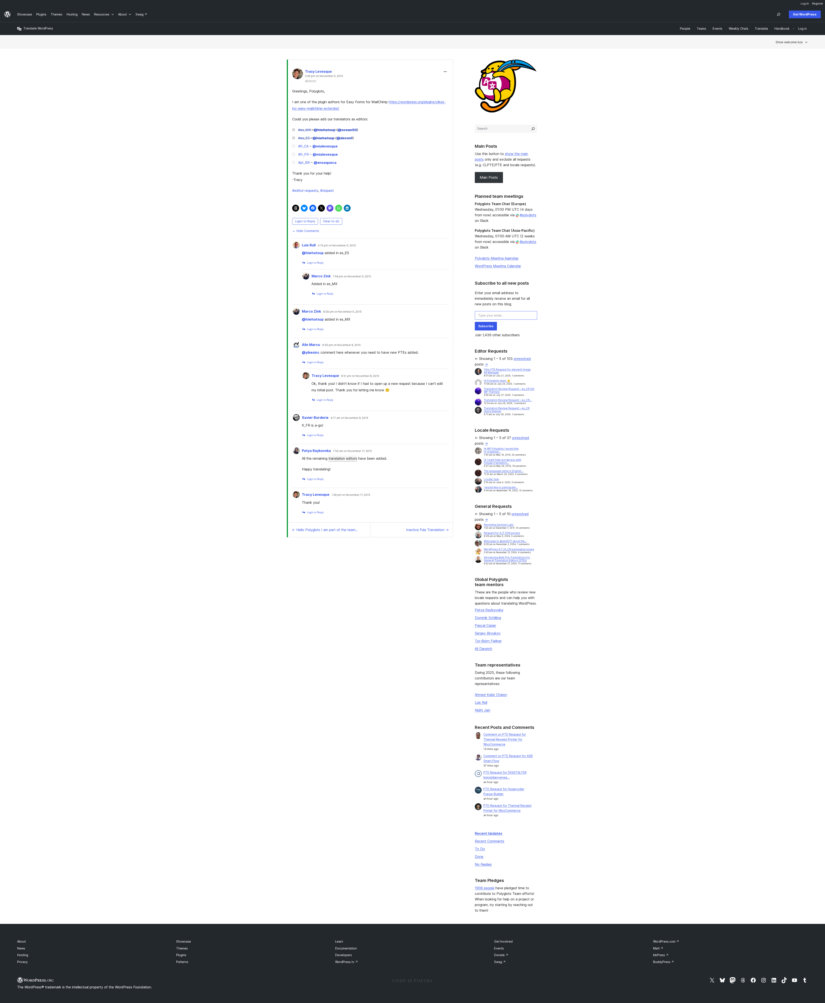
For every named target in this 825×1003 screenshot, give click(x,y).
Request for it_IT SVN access (502, 533)
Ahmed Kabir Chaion (491, 695)
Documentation (346, 948)
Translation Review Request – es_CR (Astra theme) (507, 410)
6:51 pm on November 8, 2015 (360, 376)
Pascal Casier (485, 625)
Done (479, 856)
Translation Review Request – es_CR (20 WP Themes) (509, 390)
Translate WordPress (38, 28)
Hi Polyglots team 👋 (497, 380)
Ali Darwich (483, 649)
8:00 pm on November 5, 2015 (342, 311)
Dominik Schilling (488, 618)
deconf (345, 138)
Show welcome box (789, 42)
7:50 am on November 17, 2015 (352, 451)
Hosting (22, 955)
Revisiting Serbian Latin (498, 524)
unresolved (522, 358)
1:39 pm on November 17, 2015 (351, 494)
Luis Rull (309, 245)
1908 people (484, 888)
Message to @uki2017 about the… (505, 541)
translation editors (342, 458)
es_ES (304, 138)
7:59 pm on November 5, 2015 (352, 276)
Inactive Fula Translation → (427, 530)
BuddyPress (663, 962)
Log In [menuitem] (805, 3)
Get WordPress (805, 14)
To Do (480, 849)
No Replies (483, 864)
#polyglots (528, 215)
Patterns (182, 962)
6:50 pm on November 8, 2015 (341, 345)
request (327, 190)
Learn (339, 941)
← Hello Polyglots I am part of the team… (325, 530)
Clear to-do (331, 221)
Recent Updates (488, 833)
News (21, 948)
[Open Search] (779, 14)
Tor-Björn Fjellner (488, 641)
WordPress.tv (346, 962)
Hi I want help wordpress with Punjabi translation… (502, 461)
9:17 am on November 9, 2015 (349, 417)
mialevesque (325, 146)
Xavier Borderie (315, 417)
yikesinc (310, 352)
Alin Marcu (311, 345)
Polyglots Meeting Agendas (496, 258)
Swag (500, 962)
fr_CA (303, 146)
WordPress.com (666, 941)
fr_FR (303, 154)
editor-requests (305, 190)
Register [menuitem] (817, 3)
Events (499, 948)
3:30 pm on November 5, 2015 (324, 76)
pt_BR (304, 162)
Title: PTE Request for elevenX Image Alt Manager (507, 371)
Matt (658, 948)
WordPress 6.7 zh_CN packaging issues (509, 549)
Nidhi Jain (482, 710)
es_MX (304, 130)
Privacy (22, 962)
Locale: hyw (491, 479)
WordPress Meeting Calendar (498, 266)
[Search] (533, 129)
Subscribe (485, 326)
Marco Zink (321, 276)
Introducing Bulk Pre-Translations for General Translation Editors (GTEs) (507, 559)
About (21, 941)
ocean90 (347, 130)
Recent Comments (489, 841)
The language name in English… (503, 471)
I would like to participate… (501, 487)
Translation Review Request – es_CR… (508, 400)
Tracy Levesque (318, 71)
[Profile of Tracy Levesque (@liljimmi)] (297, 74)
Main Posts (489, 177)
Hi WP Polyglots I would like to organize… (501, 450)
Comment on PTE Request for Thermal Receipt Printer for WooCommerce (504, 739)
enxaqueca (325, 162)
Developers (343, 955)
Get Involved (503, 941)
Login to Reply (305, 221)
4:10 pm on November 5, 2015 (337, 245)
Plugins (181, 955)
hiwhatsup (324, 130)
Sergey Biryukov (488, 633)
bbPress (661, 955)
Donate (501, 955)
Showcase (183, 941)
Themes (182, 948)
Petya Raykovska (316, 451)
